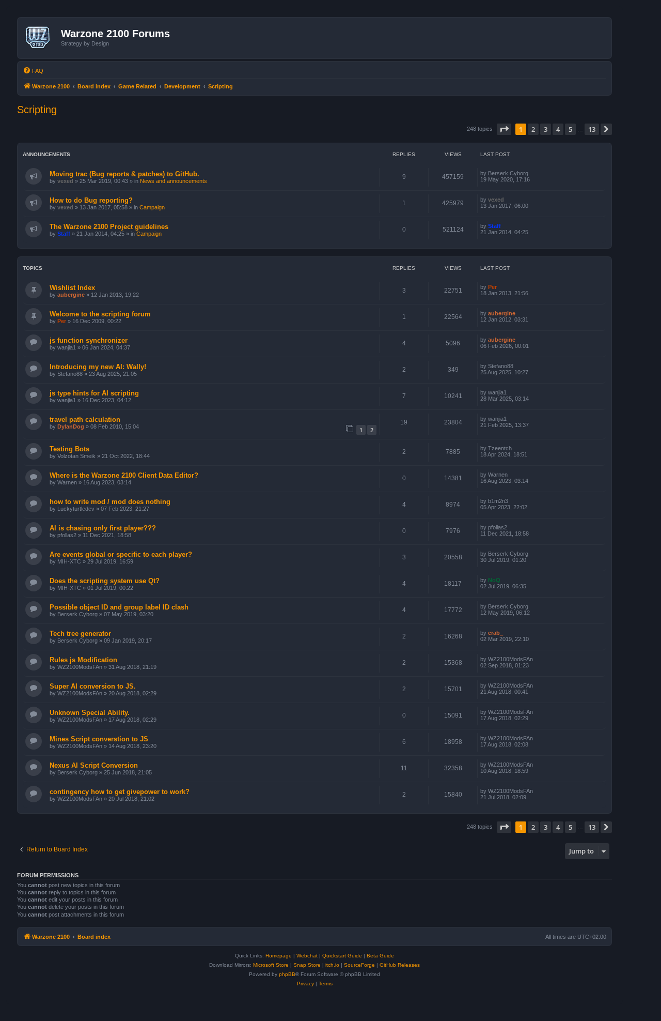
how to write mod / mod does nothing (110, 502)
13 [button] (591, 129)
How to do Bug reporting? (91, 200)
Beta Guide (380, 955)
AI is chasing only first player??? (103, 528)
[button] (504, 129)
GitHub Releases (400, 965)
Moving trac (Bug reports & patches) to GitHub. (124, 174)
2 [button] (533, 129)
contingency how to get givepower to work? (120, 792)
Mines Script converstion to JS (99, 739)
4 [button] (558, 129)
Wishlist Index (72, 288)
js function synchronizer (89, 340)
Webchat (307, 955)
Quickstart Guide (342, 955)
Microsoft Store (271, 965)
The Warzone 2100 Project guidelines (109, 227)
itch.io (332, 965)
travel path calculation (85, 419)
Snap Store (307, 965)
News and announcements (173, 181)
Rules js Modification (83, 660)
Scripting (37, 109)
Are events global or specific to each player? (121, 554)
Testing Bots (69, 449)
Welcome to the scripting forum (100, 314)
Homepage (278, 955)
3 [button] (545, 129)
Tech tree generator (80, 633)
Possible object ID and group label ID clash (119, 607)
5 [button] (570, 129)
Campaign (152, 207)
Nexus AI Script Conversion (94, 765)
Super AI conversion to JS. (93, 686)
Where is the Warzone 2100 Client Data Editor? (124, 475)
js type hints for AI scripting (94, 393)
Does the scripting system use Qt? (105, 581)
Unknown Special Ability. (90, 713)
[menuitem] (33, 71)
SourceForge (359, 965)
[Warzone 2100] (40, 37)
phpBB (287, 974)
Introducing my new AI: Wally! (98, 367)
